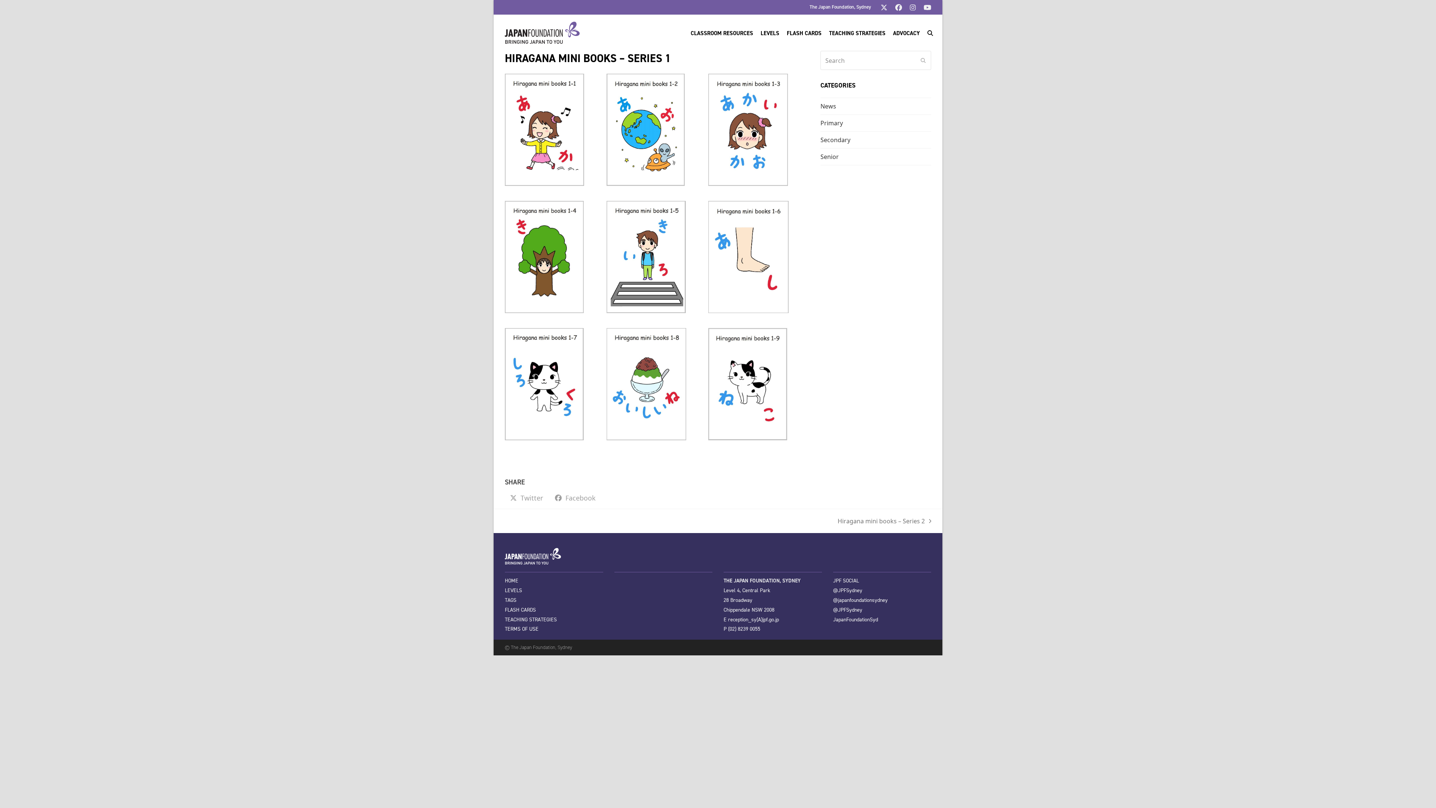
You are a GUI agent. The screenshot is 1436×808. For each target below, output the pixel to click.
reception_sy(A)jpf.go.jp (753, 619)
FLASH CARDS (520, 609)
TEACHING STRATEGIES (531, 619)
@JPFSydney (847, 590)
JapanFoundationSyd (855, 619)
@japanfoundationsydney (860, 600)
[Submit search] (923, 60)
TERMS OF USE (521, 629)
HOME (511, 580)
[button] (930, 33)
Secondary (835, 140)
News (828, 106)
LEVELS (513, 590)
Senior (829, 157)
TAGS (510, 600)
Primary (831, 123)
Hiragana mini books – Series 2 (881, 521)
